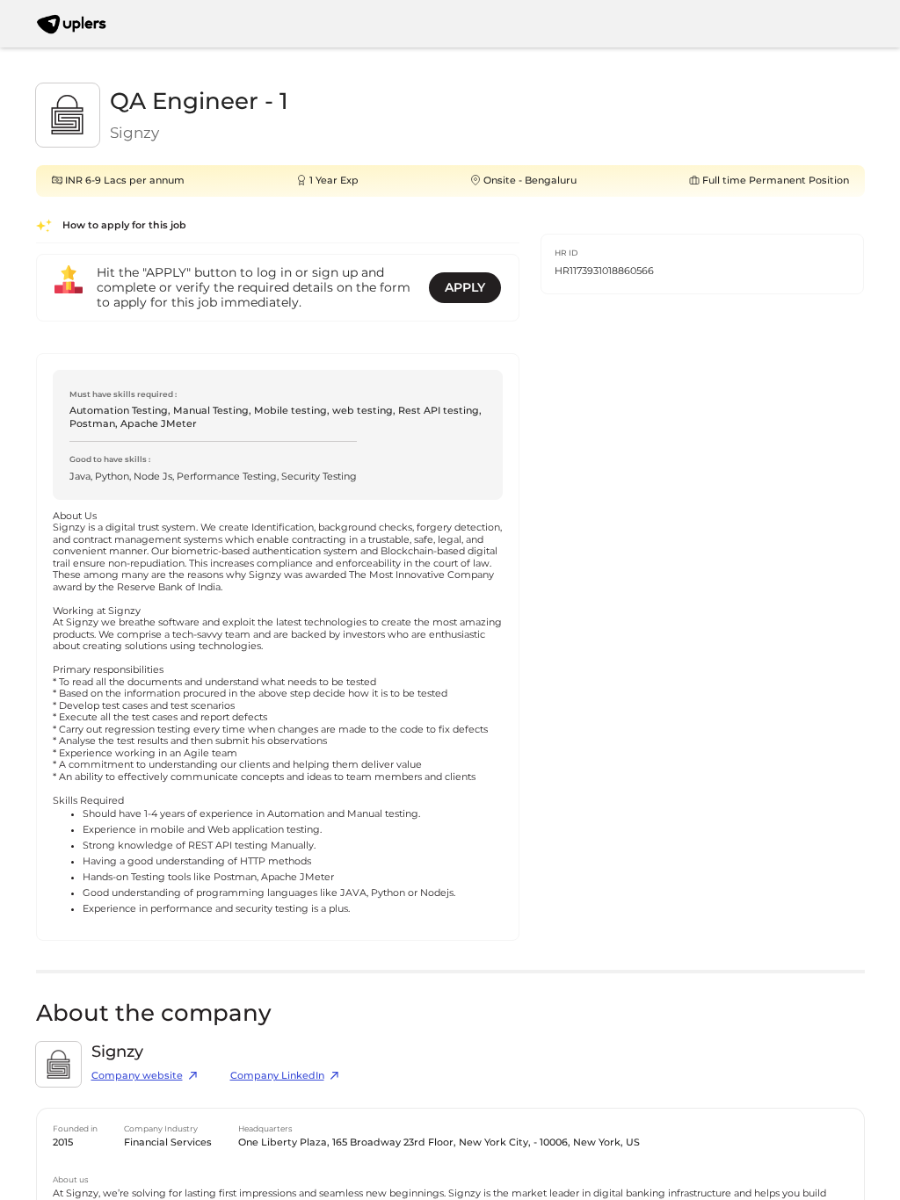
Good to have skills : (109, 459)
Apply (465, 287)
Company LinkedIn (277, 1075)
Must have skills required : (123, 394)
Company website (137, 1075)
